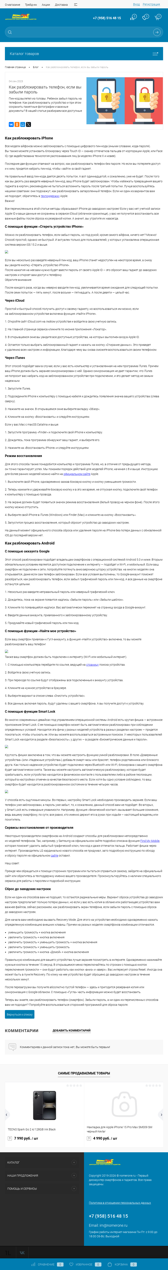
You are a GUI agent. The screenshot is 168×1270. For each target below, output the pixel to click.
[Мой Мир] (22, 124)
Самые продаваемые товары (84, 1073)
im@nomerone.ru (113, 1225)
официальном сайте (77, 474)
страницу (92, 664)
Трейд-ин (31, 4)
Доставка (61, 4)
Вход (136, 4)
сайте (54, 855)
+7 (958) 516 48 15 (107, 18)
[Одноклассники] (17, 124)
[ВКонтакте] (11, 124)
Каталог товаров (24, 54)
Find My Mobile (149, 840)
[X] (28, 124)
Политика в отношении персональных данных (120, 1202)
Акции (46, 4)
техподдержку (50, 196)
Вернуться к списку (20, 1014)
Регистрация (151, 4)
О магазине (12, 4)
